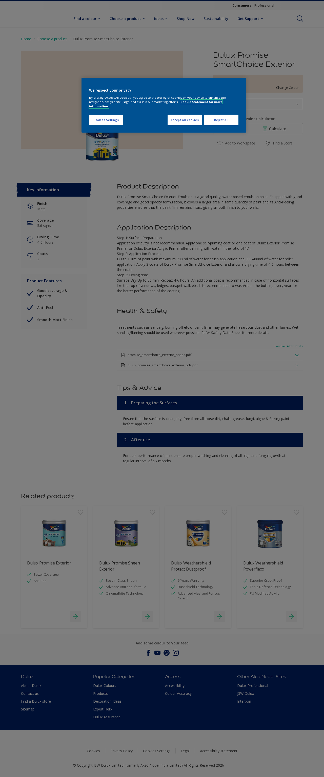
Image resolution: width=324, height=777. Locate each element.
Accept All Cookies (185, 120)
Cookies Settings (106, 120)
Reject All (221, 120)
